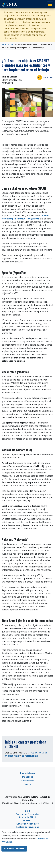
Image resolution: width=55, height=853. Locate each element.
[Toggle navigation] (50, 4)
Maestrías (27, 776)
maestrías (12, 756)
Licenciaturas (27, 773)
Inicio (4, 44)
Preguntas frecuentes (27, 814)
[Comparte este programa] (39, 77)
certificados (29, 756)
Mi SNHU (27, 820)
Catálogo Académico (27, 823)
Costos (27, 784)
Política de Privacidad (27, 826)
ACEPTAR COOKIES (14, 848)
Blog (10, 44)
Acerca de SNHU (27, 817)
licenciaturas (39, 752)
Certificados (27, 780)
